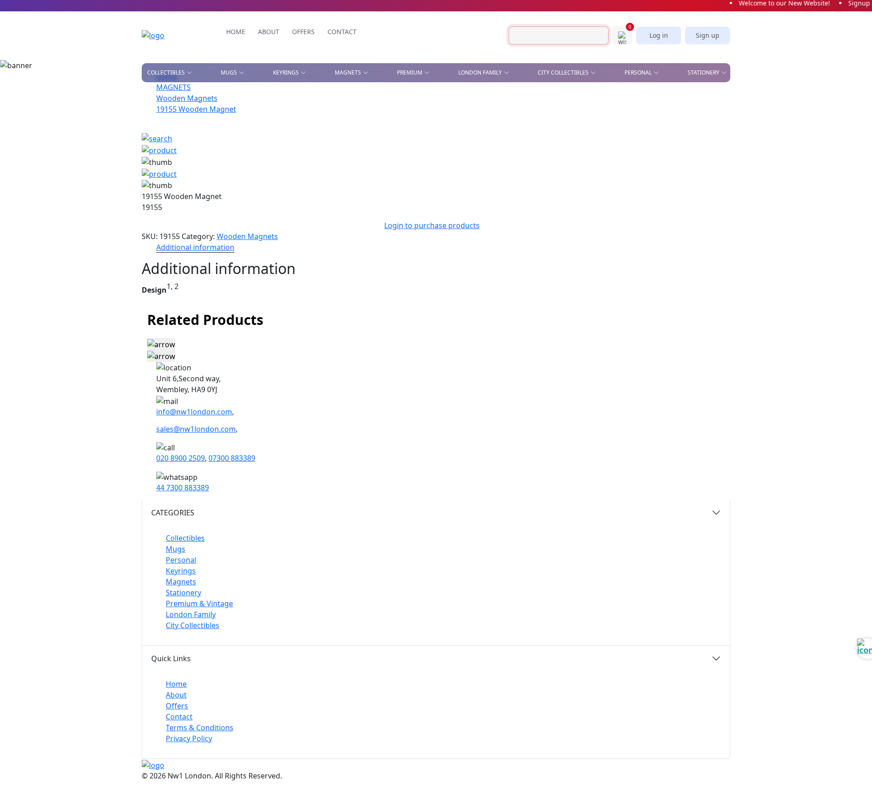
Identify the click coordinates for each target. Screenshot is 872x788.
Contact (179, 717)
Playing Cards (495, 98)
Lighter (418, 155)
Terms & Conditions (199, 728)
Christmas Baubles (176, 111)
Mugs (175, 549)
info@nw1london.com (194, 412)
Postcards (576, 117)
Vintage (245, 164)
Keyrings (181, 571)
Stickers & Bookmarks (682, 98)
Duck (155, 124)
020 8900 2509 (180, 458)
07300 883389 (231, 458)
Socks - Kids (510, 169)
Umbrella (595, 182)
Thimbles (507, 182)
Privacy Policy (189, 738)
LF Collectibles (279, 98)
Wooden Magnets (247, 236)
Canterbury (361, 111)
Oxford (355, 124)
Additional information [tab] (195, 247)
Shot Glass (164, 151)
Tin (339, 151)
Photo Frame (513, 155)
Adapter (418, 98)
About (176, 695)
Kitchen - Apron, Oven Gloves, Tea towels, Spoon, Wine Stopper (614, 136)
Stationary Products (506, 117)
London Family (191, 614)
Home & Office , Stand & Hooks (596, 101)
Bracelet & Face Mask (438, 117)
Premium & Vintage (199, 603)
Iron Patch (163, 164)
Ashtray (159, 98)
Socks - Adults (428, 169)
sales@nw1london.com (196, 429)
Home (176, 684)
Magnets (181, 582)
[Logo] (167, 35)
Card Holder (426, 130)
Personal (181, 560)
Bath (350, 98)
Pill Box (592, 155)
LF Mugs (268, 111)
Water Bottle (426, 182)
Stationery (183, 593)
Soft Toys (594, 169)
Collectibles (185, 538)
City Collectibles (192, 625)
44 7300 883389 (182, 488)
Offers (177, 706)
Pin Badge (162, 138)
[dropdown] (191, 72)
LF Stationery (276, 124)
